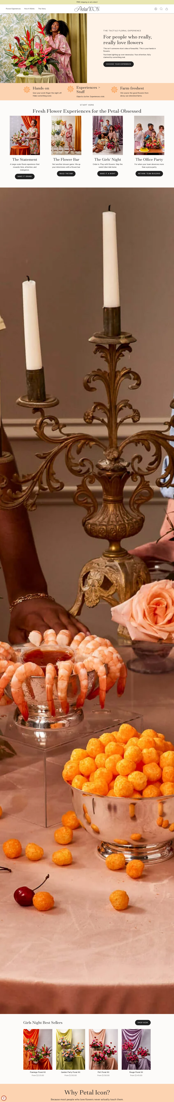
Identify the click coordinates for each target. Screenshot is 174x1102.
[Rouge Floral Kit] (136, 1049)
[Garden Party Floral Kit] (70, 1049)
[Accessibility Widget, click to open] (4, 1098)
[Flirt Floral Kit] (103, 1049)
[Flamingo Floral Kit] (37, 1049)
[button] (13, 9)
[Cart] (166, 9)
